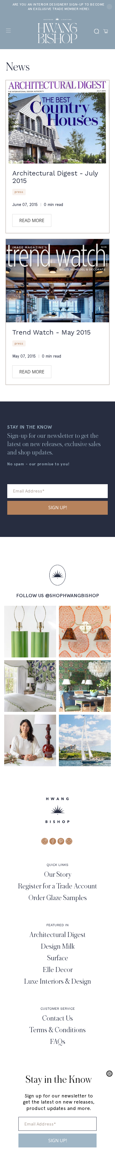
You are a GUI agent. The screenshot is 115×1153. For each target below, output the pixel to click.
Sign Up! (57, 1140)
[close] (109, 1073)
